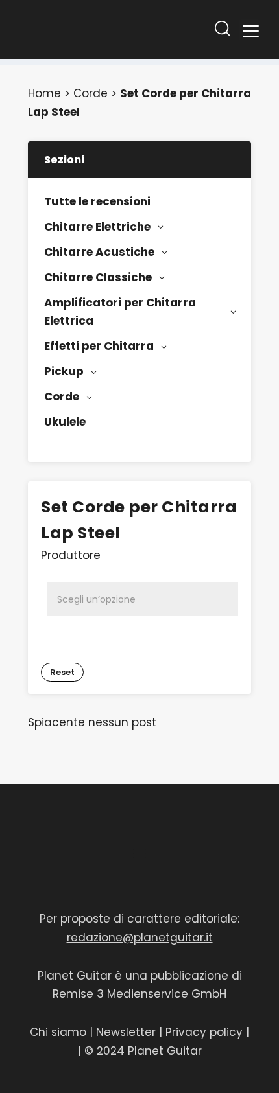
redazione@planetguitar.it (140, 937)
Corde (90, 93)
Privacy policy (204, 1032)
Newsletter (127, 1032)
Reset (62, 672)
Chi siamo (58, 1032)
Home (44, 93)
